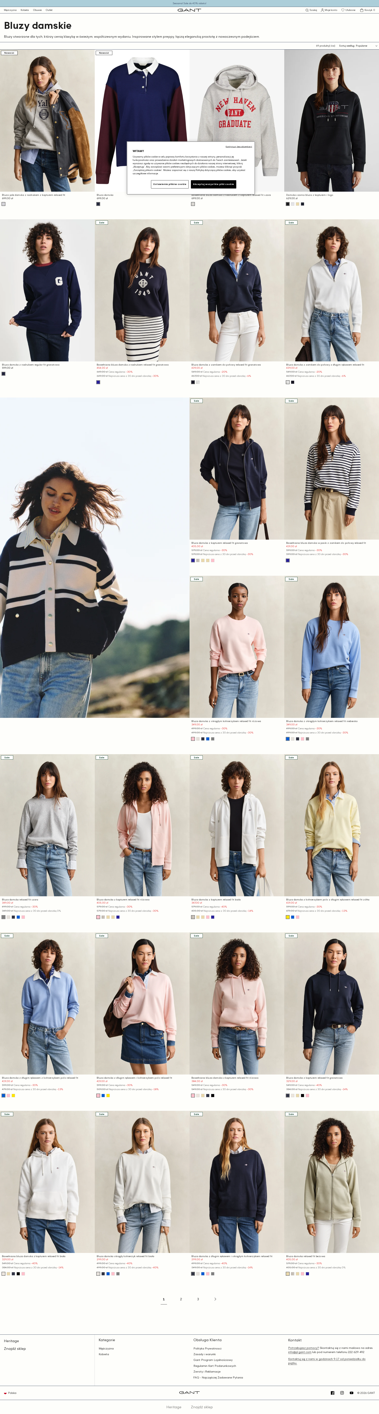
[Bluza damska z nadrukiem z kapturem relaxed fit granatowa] (302, 204)
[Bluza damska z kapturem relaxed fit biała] (197, 560)
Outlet (49, 9)
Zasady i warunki (204, 1354)
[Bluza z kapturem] (212, 1095)
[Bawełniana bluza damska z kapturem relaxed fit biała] (197, 1095)
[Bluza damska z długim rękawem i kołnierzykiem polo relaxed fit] (297, 917)
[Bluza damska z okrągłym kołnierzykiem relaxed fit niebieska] (207, 738)
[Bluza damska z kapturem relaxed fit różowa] (212, 560)
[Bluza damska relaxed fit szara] (212, 738)
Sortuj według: (347, 45)
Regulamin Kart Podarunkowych (214, 1365)
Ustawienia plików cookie (170, 184)
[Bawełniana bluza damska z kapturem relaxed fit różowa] (192, 1095)
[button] (311, 10)
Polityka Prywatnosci (207, 1348)
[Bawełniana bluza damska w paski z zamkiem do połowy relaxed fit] (287, 560)
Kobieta (25, 9)
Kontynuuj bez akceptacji (239, 146)
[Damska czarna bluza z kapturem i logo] (287, 204)
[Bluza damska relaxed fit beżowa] (207, 560)
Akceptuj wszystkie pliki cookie (213, 184)
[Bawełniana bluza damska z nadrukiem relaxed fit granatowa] (98, 382)
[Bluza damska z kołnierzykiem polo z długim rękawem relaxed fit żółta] (287, 917)
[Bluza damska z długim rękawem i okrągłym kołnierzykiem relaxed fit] (202, 738)
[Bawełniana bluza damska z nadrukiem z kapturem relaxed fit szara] (192, 204)
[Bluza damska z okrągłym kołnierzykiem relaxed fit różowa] (192, 738)
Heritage (11, 1341)
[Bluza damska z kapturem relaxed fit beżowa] (297, 204)
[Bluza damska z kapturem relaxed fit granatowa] (192, 560)
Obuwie (37, 9)
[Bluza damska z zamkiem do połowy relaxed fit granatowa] (192, 382)
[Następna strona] (215, 1299)
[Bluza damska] (98, 204)
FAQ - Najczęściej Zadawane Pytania (218, 1377)
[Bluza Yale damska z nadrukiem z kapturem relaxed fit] (3, 204)
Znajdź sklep (15, 1348)
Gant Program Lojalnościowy (213, 1359)
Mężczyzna (10, 9)
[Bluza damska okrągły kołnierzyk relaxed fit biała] (197, 738)
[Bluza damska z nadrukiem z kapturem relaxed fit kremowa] (292, 204)
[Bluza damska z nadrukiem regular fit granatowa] (3, 373)
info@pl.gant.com (299, 1352)
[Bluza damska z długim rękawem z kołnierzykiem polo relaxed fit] (292, 917)
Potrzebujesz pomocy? (303, 1347)
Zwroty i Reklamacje (206, 1371)
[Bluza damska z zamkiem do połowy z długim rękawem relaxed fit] (197, 382)
